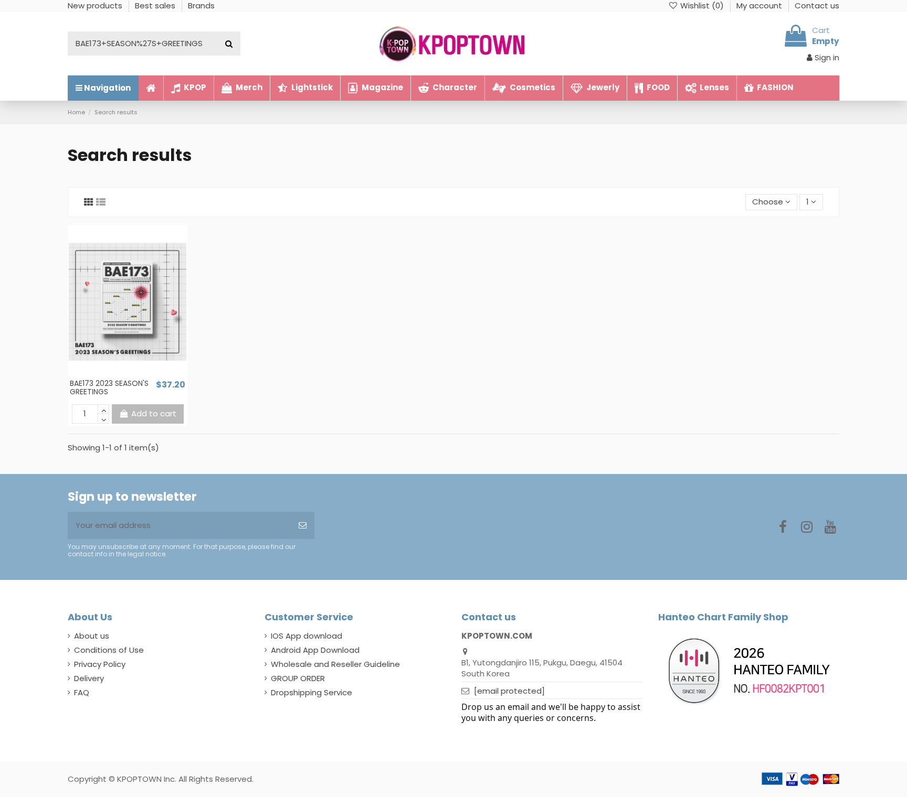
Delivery (89, 678)
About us (91, 635)
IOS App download (306, 635)
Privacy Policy (99, 664)
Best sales (156, 5)
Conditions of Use (109, 649)
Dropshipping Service (311, 692)
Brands (201, 5)
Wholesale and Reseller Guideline (335, 664)
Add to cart (153, 413)
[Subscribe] (302, 526)
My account (760, 5)
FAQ (81, 692)
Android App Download (315, 649)
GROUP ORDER (298, 678)
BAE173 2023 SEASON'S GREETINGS (109, 387)
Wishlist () (702, 5)
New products (96, 5)
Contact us (817, 5)
